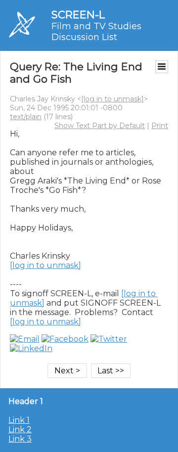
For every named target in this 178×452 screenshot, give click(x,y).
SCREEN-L (78, 14)
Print (159, 125)
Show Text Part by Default (99, 125)
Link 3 (20, 439)
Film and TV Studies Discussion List (96, 32)
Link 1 (19, 420)
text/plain (26, 116)
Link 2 (20, 429)
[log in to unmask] (112, 98)
